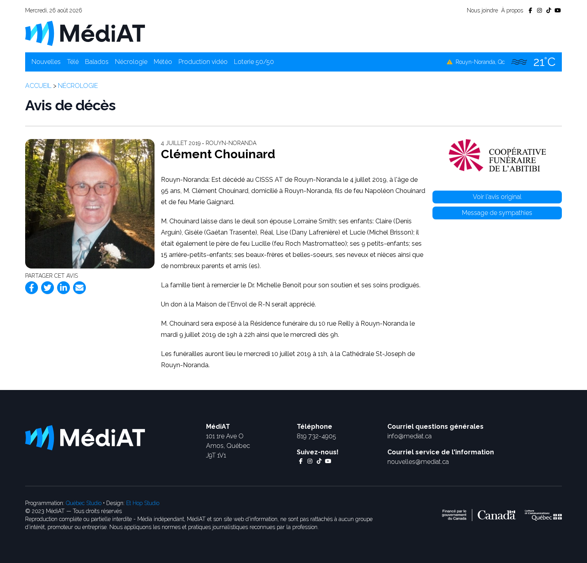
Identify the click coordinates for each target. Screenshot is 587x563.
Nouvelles (46, 62)
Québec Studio (83, 503)
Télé (73, 62)
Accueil (38, 86)
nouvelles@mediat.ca (418, 462)
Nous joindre (482, 10)
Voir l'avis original (497, 197)
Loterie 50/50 (254, 62)
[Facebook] (31, 287)
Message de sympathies (497, 213)
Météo (163, 62)
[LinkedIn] (63, 287)
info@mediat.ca (409, 436)
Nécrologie (131, 62)
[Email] (79, 287)
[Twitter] (47, 287)
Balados (97, 62)
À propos (512, 10)
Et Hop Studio (142, 503)
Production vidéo (203, 62)
